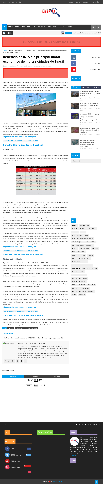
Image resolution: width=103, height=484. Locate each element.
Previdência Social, (45, 66)
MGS (90, 265)
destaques (18, 50)
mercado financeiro (79, 265)
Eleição (75, 248)
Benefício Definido (79, 228)
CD (89, 228)
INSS (88, 258)
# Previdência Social (31, 328)
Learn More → (74, 455)
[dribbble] (88, 424)
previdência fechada (79, 278)
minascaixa (76, 268)
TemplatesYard (57, 481)
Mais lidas (86, 87)
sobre (78, 2)
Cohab (83, 232)
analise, (30, 66)
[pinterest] (82, 424)
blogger (13, 376)
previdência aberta (79, 275)
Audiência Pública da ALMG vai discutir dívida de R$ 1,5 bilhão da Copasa (90, 93)
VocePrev (82, 295)
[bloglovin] (85, 424)
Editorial (89, 245)
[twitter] (76, 424)
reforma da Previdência (80, 288)
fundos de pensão (78, 255)
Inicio (10, 27)
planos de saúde (78, 271)
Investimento (77, 262)
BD (88, 225)
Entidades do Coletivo (36, 27)
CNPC (94, 228)
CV (73, 245)
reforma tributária (79, 291)
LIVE (85, 262)
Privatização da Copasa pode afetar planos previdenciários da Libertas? (89, 130)
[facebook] (16, 2)
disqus (35, 376)
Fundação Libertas (78, 252)
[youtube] (19, 2)
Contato (71, 27)
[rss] (91, 424)
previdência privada (79, 281)
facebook (57, 376)
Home (5, 50)
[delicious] (99, 424)
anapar (82, 225)
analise (11, 50)
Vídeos (62, 27)
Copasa (92, 242)
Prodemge (91, 285)
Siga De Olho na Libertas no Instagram (19, 137)
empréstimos (84, 248)
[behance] (93, 424)
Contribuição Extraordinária (82, 238)
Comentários (96, 88)
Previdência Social (29, 50)
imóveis (90, 255)
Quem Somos (20, 27)
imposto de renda (78, 258)
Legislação (52, 27)
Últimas (76, 87)
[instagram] (12, 2)
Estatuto (95, 248)
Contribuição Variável (80, 242)
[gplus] (79, 424)
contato (85, 2)
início (71, 2)
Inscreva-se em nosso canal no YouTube (20, 141)
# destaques (19, 328)
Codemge (62, 33)
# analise (10, 328)
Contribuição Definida (80, 235)
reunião (91, 291)
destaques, (36, 66)
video (74, 295)
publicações (95, 2)
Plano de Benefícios (89, 268)
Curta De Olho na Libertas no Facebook (23, 145)
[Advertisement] (86, 177)
